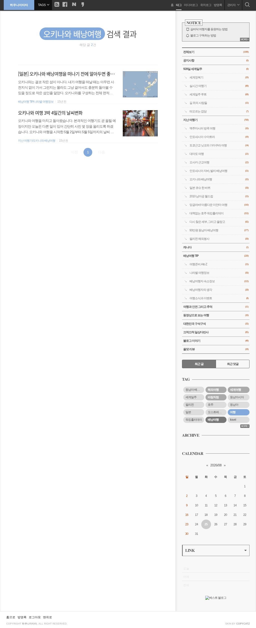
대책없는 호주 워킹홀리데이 (219, 213)
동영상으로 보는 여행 (215, 315)
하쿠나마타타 (19, 5)
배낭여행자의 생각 (219, 290)
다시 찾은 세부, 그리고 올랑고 (219, 222)
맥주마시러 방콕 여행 (219, 128)
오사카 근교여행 (219, 162)
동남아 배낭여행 (195, 389)
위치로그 (205, 5)
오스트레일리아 (217, 412)
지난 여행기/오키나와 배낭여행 (36, 140)
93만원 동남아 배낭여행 (219, 230)
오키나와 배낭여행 (219, 179)
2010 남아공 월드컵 (219, 196)
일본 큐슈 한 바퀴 (219, 188)
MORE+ (244, 39)
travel (233, 419)
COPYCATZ (243, 623)
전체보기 (215, 52)
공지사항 (215, 60)
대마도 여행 (219, 154)
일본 (188, 412)
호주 (210, 404)
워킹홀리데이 (194, 419)
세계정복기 (219, 77)
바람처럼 (213, 397)
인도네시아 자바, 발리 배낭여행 (219, 171)
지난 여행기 (215, 120)
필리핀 (190, 404)
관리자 (231, 5)
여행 (233, 412)
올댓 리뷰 (215, 349)
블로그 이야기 (215, 340)
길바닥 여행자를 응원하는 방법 (209, 29)
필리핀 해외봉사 (219, 239)
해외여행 (213, 389)
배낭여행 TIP (215, 256)
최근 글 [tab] (199, 364)
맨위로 (47, 617)
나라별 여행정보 (219, 273)
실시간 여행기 (219, 86)
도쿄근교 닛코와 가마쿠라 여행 (219, 145)
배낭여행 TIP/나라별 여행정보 (36, 101)
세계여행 (235, 389)
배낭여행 (213, 419)
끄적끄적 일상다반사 (215, 332)
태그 (179, 5)
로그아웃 (35, 617)
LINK (189, 550)
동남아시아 (237, 397)
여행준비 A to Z (219, 264)
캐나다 (215, 247)
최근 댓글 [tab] (232, 364)
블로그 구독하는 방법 (203, 35)
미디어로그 (191, 5)
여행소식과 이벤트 (219, 298)
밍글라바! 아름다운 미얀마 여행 (219, 205)
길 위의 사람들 (219, 103)
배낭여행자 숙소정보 (219, 281)
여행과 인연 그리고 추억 (215, 307)
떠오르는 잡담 (219, 111)
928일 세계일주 (215, 69)
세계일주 (191, 397)
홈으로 (10, 617)
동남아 (234, 404)
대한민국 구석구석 (215, 323)
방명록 (218, 5)
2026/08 (216, 465)
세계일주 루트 (219, 94)
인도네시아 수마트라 (219, 137)
